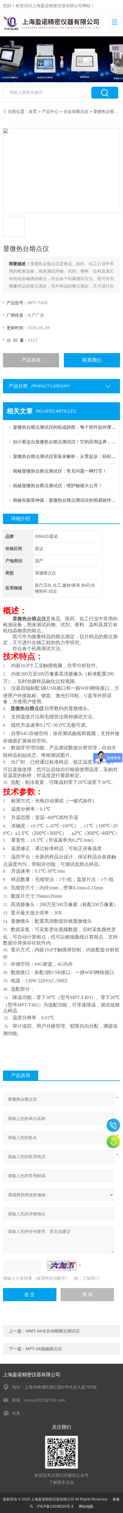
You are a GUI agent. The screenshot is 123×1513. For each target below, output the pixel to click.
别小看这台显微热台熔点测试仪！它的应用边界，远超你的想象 (64, 441)
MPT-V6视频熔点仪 (44, 1348)
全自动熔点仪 (75, 111)
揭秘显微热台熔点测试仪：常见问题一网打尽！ (60, 470)
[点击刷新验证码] (62, 1266)
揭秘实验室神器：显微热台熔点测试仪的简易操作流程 (64, 500)
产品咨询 (31, 360)
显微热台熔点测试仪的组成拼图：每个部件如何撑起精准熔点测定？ (64, 427)
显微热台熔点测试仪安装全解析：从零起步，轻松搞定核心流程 (64, 456)
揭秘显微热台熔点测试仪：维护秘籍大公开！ (57, 485)
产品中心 (50, 111)
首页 (33, 111)
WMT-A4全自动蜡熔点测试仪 (53, 1331)
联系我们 (92, 360)
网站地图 (86, 1506)
